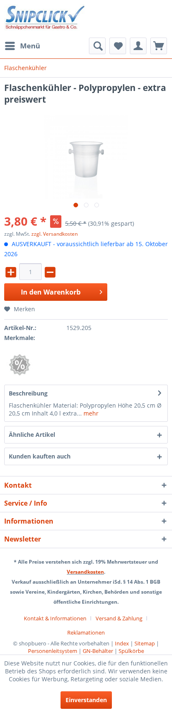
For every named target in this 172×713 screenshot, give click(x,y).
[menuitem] (22, 46)
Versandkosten (85, 571)
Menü (30, 45)
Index (122, 643)
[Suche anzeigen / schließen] (97, 46)
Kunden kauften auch (40, 456)
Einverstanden (86, 700)
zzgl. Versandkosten (54, 233)
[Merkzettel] (117, 46)
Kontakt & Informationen (55, 618)
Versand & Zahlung (119, 618)
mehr (90, 413)
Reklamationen (86, 632)
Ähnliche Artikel (32, 434)
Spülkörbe (131, 651)
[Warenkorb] (158, 46)
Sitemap (144, 643)
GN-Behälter (98, 651)
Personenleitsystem (52, 651)
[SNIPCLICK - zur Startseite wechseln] (45, 18)
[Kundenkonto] (138, 46)
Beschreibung (28, 393)
